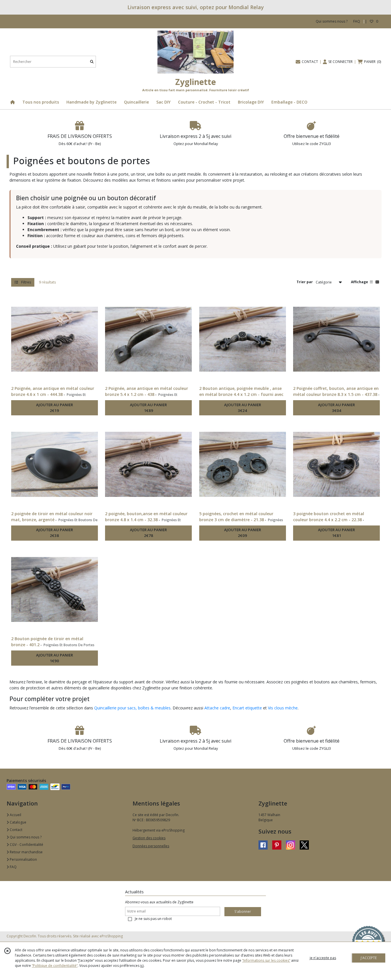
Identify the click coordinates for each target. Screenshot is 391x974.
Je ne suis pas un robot (153, 918)
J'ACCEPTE (369, 957)
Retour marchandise (26, 852)
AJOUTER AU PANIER (54, 407)
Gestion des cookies (149, 838)
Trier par (305, 281)
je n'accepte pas (323, 957)
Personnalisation (23, 859)
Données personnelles (151, 846)
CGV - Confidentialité (26, 844)
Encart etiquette (247, 708)
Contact (15, 829)
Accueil (15, 814)
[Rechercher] (92, 61)
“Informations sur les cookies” (266, 960)
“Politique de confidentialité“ (55, 965)
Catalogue (17, 822)
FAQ (13, 866)
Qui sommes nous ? (25, 837)
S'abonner (242, 911)
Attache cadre (217, 708)
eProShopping (111, 936)
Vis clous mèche (283, 708)
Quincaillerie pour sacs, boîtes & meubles (132, 708)
